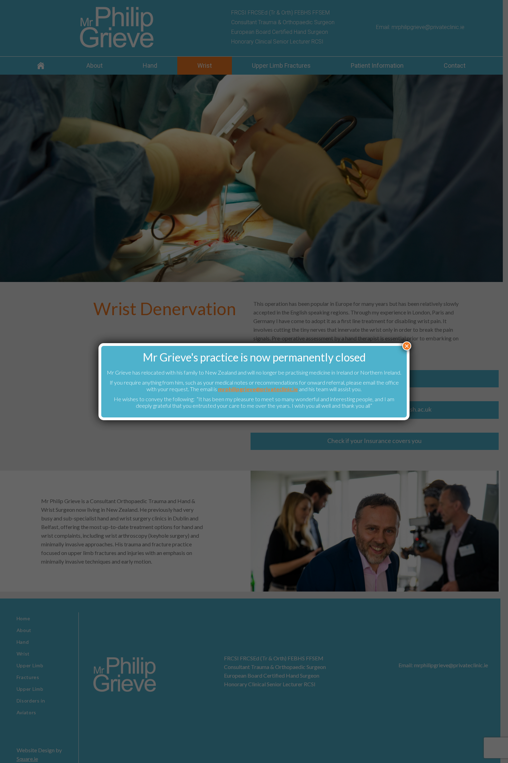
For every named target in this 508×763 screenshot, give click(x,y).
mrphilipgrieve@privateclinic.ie (258, 389)
